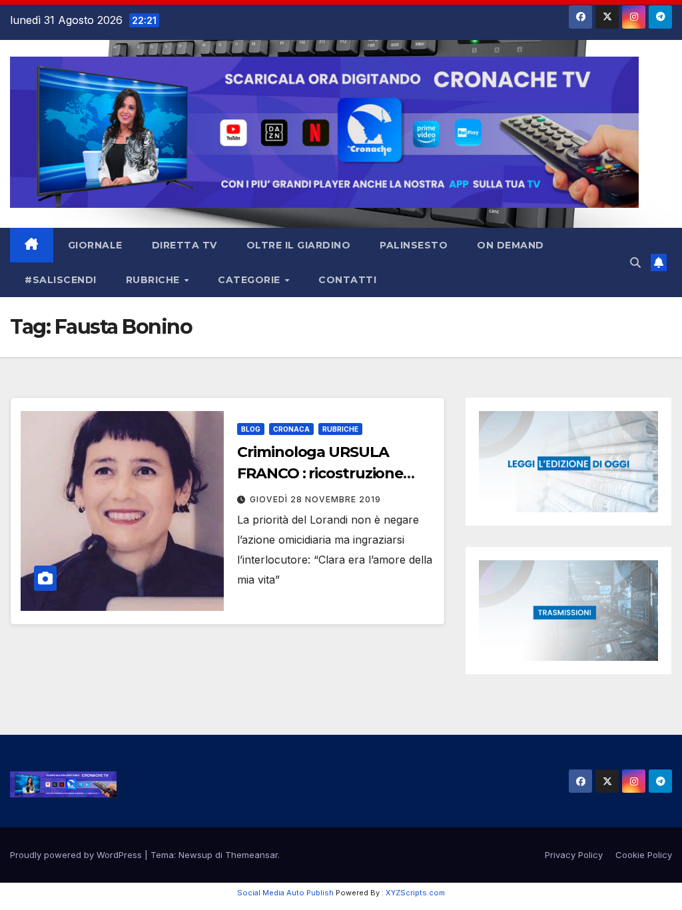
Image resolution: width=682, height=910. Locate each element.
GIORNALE (95, 245)
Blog (250, 429)
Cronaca (291, 429)
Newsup (195, 854)
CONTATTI (347, 280)
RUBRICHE (154, 280)
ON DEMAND (510, 245)
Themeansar (251, 854)
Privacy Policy (574, 854)
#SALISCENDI (61, 280)
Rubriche (340, 429)
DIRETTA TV (184, 245)
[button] (635, 262)
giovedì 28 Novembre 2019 (315, 499)
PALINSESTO (414, 245)
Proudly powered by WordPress (77, 854)
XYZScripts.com (415, 892)
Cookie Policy (643, 854)
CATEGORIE (250, 280)
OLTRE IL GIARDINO (298, 245)
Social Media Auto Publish (285, 892)
